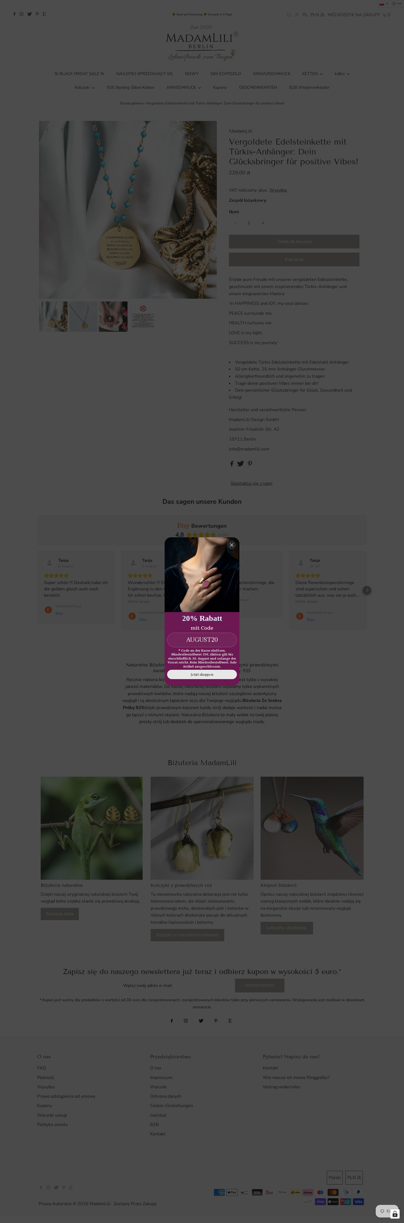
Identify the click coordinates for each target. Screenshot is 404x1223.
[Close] (231, 545)
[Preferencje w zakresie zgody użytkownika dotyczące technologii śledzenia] (395, 1214)
